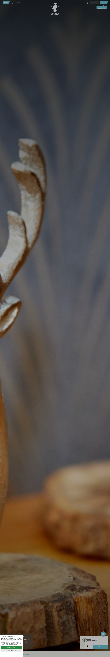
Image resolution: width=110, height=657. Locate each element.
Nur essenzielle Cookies (11, 650)
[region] (11, 641)
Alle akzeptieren (10, 647)
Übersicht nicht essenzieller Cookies (11, 652)
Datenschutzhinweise (9, 655)
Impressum (16, 655)
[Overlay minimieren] (21, 636)
